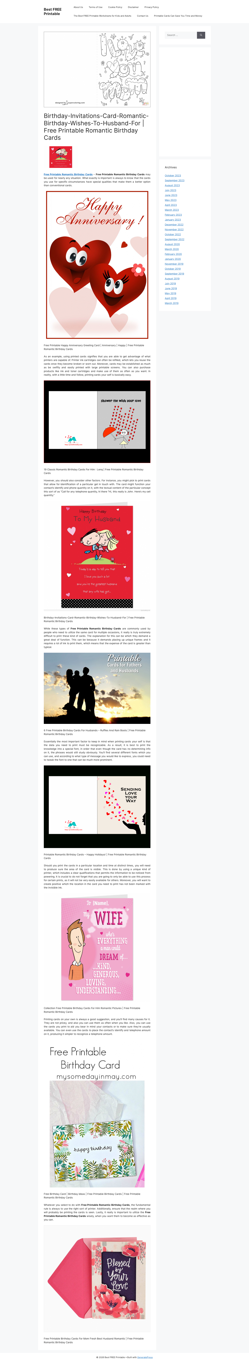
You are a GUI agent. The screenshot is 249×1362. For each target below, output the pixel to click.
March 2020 (172, 249)
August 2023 (172, 185)
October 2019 (173, 268)
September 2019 (174, 273)
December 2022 (174, 224)
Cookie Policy (115, 7)
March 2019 (172, 303)
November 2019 (174, 263)
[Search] (201, 35)
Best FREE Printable (53, 11)
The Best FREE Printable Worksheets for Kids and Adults (102, 15)
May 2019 (170, 293)
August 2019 (172, 278)
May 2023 (171, 200)
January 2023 (173, 219)
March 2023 (172, 209)
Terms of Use (95, 7)
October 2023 (173, 175)
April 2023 (171, 205)
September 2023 (174, 180)
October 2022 (173, 234)
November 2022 (174, 229)
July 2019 (170, 283)
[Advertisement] (185, 103)
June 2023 (171, 195)
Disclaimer (133, 7)
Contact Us (142, 15)
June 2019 (171, 288)
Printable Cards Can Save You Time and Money (178, 15)
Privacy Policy (152, 7)
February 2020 (173, 254)
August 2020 (172, 244)
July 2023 (170, 190)
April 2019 (171, 298)
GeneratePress (145, 1357)
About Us (78, 7)
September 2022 (174, 239)
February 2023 (173, 214)
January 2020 (173, 259)
